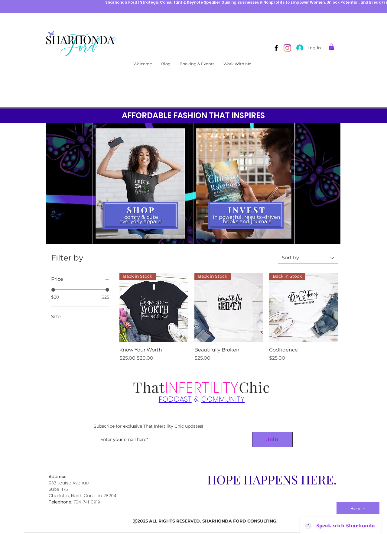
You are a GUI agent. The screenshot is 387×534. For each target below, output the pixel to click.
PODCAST (175, 399)
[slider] (53, 289)
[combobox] (308, 258)
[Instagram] (287, 48)
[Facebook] (276, 48)
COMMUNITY (223, 399)
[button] (331, 47)
